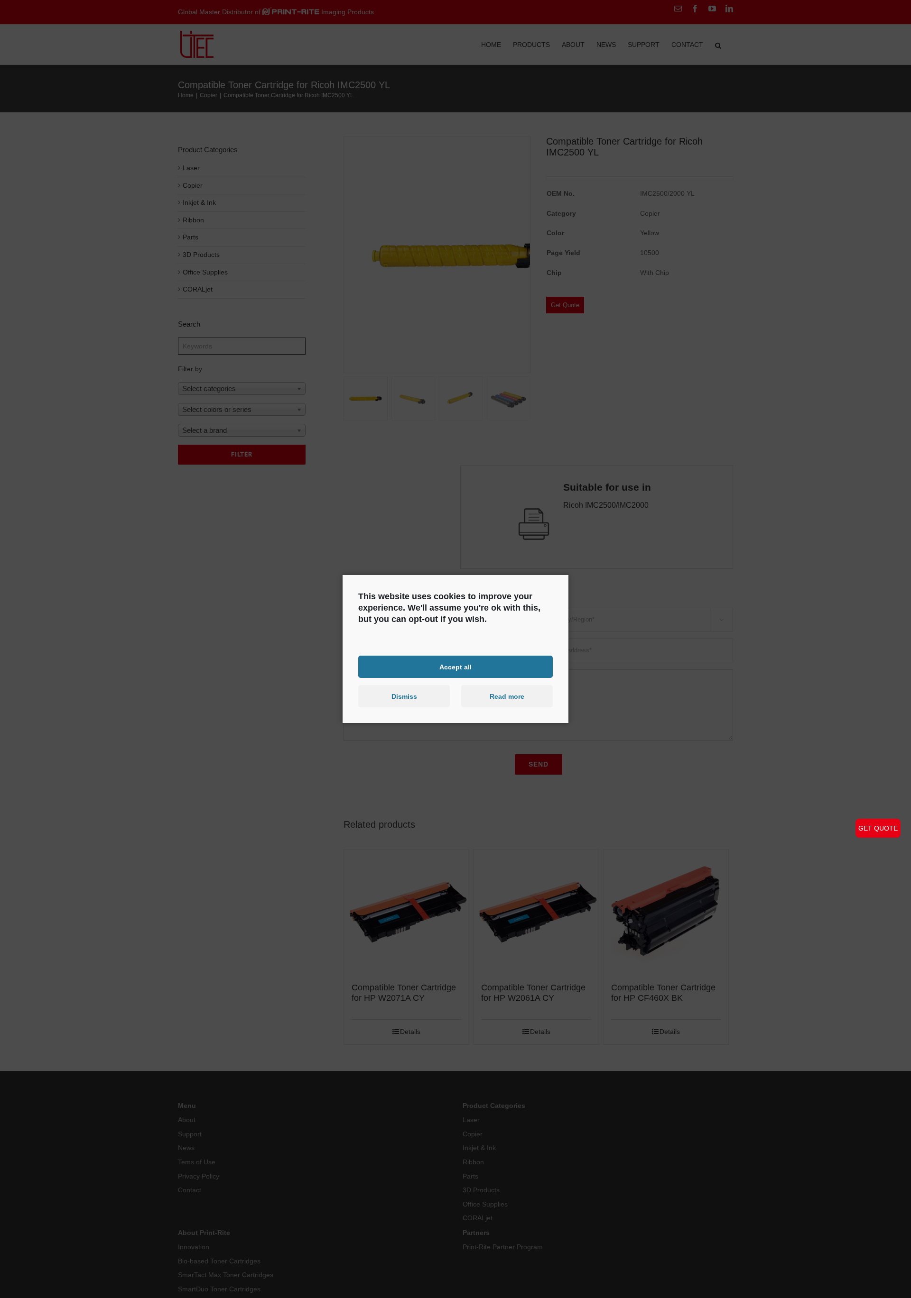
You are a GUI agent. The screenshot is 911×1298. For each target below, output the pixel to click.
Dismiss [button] (404, 696)
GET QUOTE (878, 828)
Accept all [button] (455, 666)
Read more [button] (507, 696)
